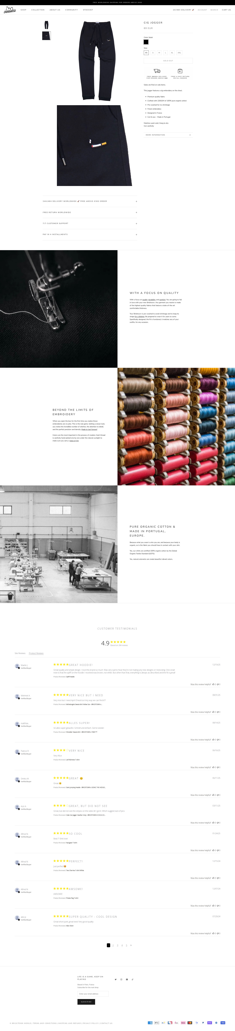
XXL (179, 53)
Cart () (226, 10)
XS (146, 53)
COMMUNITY (71, 10)
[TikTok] (132, 979)
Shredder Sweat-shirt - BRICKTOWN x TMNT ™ (81, 732)
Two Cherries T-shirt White (75, 870)
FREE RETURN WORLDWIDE (57, 212)
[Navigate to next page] (131, 945)
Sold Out (168, 61)
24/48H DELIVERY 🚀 (183, 10)
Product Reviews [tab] (36, 653)
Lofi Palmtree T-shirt (73, 760)
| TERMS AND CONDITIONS (44, 1023)
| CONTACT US (105, 1023)
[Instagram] (121, 979)
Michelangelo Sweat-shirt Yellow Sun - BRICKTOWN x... (84, 704)
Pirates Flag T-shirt (72, 898)
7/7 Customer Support (55, 223)
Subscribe (86, 1002)
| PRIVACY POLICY (89, 1023)
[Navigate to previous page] (104, 945)
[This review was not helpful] (218, 684)
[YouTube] (127, 979)
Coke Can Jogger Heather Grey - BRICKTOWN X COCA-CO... (86, 815)
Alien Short (69, 926)
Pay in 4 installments (55, 234)
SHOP (23, 10)
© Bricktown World (20, 1023)
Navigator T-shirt (71, 843)
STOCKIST (88, 10)
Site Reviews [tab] (20, 653)
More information (155, 135)
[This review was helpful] (213, 684)
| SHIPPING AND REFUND (69, 1023)
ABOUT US (55, 10)
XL (172, 53)
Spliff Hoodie (70, 677)
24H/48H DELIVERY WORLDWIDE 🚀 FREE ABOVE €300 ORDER (75, 201)
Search (214, 10)
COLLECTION (38, 10)
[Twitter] (116, 979)
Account (202, 10)
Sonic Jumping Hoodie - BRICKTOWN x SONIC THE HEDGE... (86, 787)
